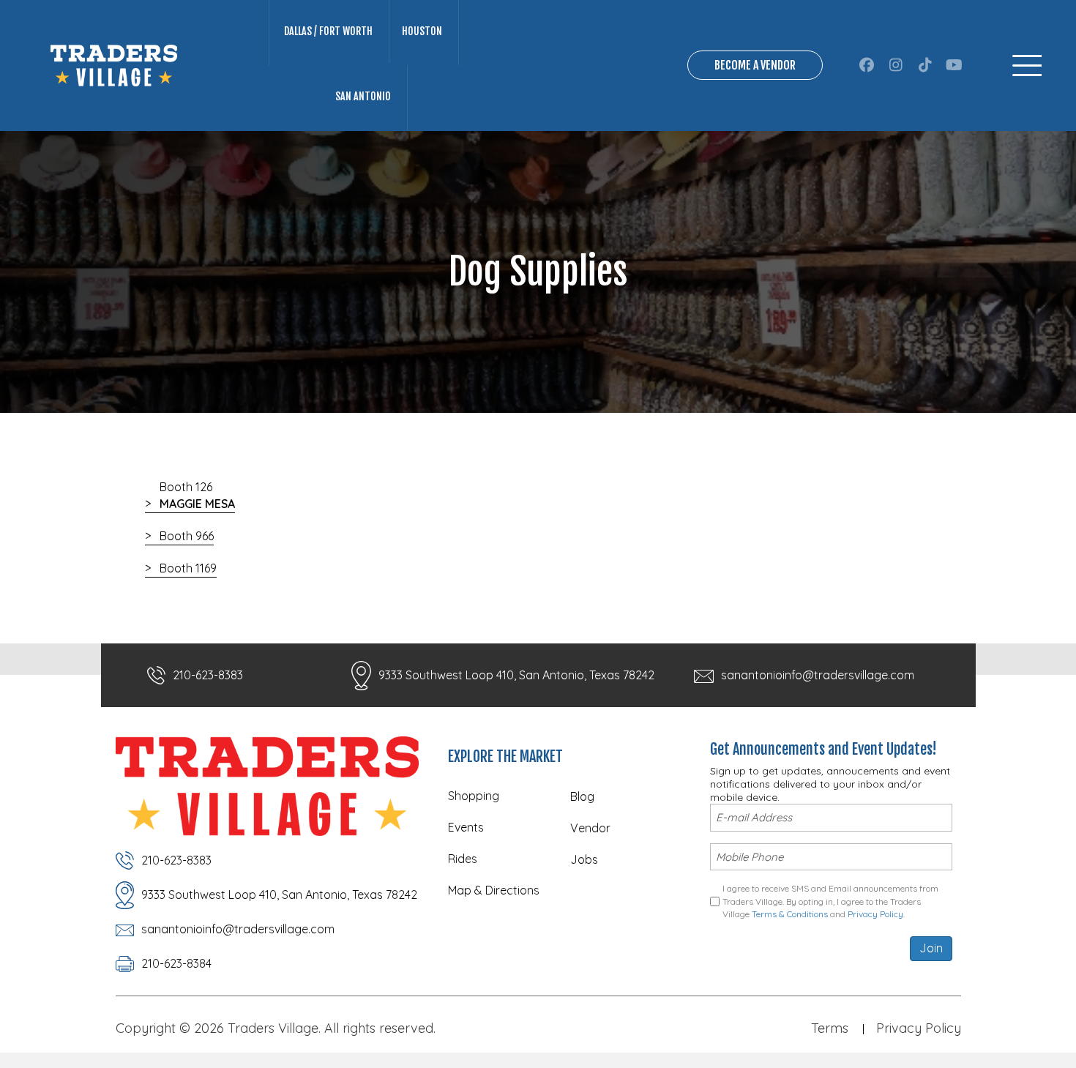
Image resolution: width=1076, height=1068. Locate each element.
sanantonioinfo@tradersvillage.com (817, 675)
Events (466, 827)
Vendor (590, 828)
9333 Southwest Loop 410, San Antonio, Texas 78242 (516, 675)
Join (931, 948)
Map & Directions (493, 890)
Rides (462, 858)
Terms (829, 1028)
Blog (582, 796)
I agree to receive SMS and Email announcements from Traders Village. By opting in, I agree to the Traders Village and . (830, 901)
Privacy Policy (875, 913)
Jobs (584, 859)
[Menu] (1026, 65)
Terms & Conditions (790, 913)
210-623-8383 (208, 675)
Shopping (473, 795)
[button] (866, 65)
